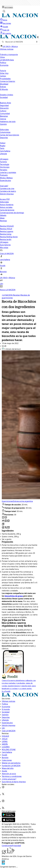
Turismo (3, 161)
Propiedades (5, 78)
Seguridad (4, 105)
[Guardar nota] (3, 517)
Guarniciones (7, 501)
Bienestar (4, 116)
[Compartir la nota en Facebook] (3, 527)
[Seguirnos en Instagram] (3, 801)
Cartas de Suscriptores (9, 135)
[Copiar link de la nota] (3, 524)
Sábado (3, 215)
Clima (2, 57)
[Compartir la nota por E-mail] (8, 527)
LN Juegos (4, 159)
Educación (4, 108)
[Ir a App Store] (8, 821)
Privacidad (16, 845)
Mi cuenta (7, 33)
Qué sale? (4, 186)
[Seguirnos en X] (3, 794)
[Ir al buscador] (4, 11)
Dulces (16, 501)
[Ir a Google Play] (8, 816)
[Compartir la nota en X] (5, 527)
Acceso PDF (5, 199)
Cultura (3, 111)
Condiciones (7, 845)
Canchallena (5, 151)
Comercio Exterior (7, 81)
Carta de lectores (7, 210)
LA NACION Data (7, 60)
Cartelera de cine (7, 188)
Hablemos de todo (8, 121)
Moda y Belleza (6, 178)
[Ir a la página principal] (20, 16)
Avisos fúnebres (6, 204)
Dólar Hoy (4, 73)
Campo (3, 76)
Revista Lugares (6, 231)
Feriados (3, 170)
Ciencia (3, 119)
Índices (3, 86)
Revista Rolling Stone (9, 237)
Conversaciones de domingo (12, 212)
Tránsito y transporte (9, 54)
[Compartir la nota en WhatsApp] (8, 520)
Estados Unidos (6, 94)
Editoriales (4, 129)
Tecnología (4, 164)
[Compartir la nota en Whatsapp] (5, 520)
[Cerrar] (37, 37)
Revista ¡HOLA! (6, 228)
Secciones (7, 23)
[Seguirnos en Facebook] (3, 787)
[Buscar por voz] (37, 42)
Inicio (5, 20)
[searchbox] (19, 41)
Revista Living (5, 234)
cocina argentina (26, 501)
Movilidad (4, 84)
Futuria (3, 70)
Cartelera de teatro (8, 191)
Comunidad (5, 113)
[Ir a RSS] (3, 808)
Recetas (16, 295)
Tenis (2, 148)
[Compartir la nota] (3, 520)
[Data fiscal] (3, 864)
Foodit (5, 26)
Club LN (6, 30)
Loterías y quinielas (8, 172)
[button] (20, 163)
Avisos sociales (6, 207)
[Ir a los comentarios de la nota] (5, 517)
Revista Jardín (5, 239)
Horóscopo (4, 167)
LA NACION (7, 295)
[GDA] (8, 853)
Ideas (2, 218)
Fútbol (2, 143)
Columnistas (5, 132)
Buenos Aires (5, 103)
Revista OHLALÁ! (7, 226)
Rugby (2, 145)
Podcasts (4, 175)
